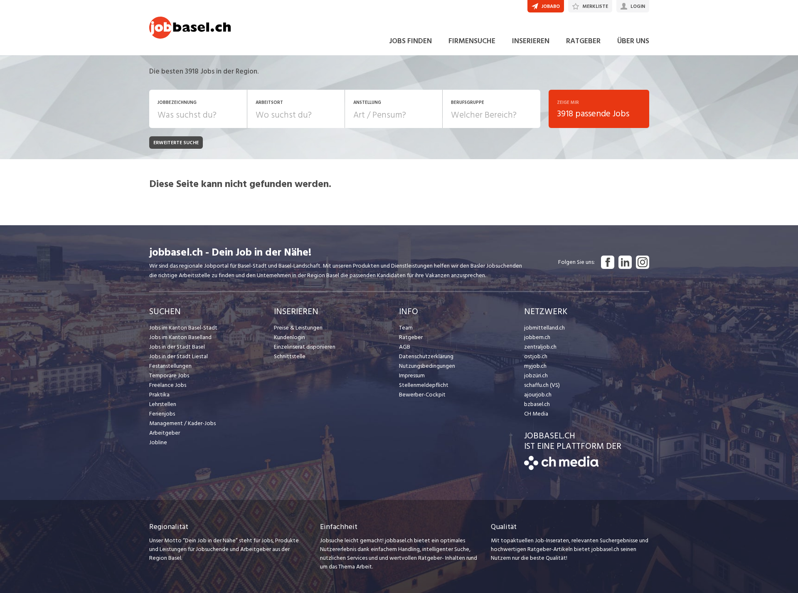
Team (406, 327)
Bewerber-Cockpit (422, 394)
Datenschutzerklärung (426, 356)
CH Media (536, 413)
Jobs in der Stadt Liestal (178, 356)
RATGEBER (583, 41)
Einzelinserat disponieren (304, 347)
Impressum (412, 375)
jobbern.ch (537, 337)
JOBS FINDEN (410, 41)
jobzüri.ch (536, 375)
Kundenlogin (289, 337)
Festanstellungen (170, 366)
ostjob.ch (535, 356)
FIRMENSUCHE (471, 41)
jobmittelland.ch (544, 327)
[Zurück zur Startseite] (561, 468)
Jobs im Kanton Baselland (180, 337)
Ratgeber (411, 337)
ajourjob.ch (538, 394)
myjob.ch (535, 366)
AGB (404, 347)
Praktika (159, 394)
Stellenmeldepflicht (423, 385)
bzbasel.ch (537, 404)
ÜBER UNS (633, 41)
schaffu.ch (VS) (542, 385)
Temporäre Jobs (169, 375)
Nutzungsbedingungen (427, 366)
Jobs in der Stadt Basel (177, 347)
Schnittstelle (289, 356)
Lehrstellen (162, 404)
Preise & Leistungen (298, 327)
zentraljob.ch (540, 347)
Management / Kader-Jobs (182, 423)
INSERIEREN (530, 41)
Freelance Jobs (167, 385)
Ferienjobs (162, 413)
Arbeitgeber (164, 433)
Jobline (158, 442)
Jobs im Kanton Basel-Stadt (183, 327)
